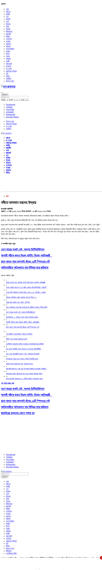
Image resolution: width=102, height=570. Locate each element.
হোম (7, 9)
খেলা (7, 21)
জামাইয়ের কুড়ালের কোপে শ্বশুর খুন (18, 413)
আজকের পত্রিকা (11, 71)
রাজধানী (8, 34)
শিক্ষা (7, 26)
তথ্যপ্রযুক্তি (10, 49)
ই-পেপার (9, 68)
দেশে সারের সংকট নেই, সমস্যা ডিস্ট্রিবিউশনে (22, 249)
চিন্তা (8, 53)
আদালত (8, 44)
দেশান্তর (9, 39)
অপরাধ (8, 41)
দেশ (7, 16)
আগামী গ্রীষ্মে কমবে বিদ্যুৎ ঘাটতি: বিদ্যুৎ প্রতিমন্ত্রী (26, 255)
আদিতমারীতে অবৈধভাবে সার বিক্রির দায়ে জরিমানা (24, 267)
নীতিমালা (8, 551)
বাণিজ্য (8, 19)
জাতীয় (8, 14)
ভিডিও (8, 76)
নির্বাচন (8, 36)
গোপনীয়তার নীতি (11, 553)
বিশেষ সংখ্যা (10, 81)
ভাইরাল (8, 58)
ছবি (7, 73)
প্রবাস (8, 56)
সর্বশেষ (8, 11)
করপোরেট (9, 63)
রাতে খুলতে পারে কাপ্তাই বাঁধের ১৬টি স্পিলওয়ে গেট (25, 261)
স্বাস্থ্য (8, 51)
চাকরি (7, 61)
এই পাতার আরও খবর (7, 383)
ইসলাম (8, 29)
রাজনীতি (8, 147)
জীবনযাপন (9, 31)
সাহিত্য (8, 46)
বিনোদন (8, 24)
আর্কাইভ (8, 78)
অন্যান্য (8, 66)
